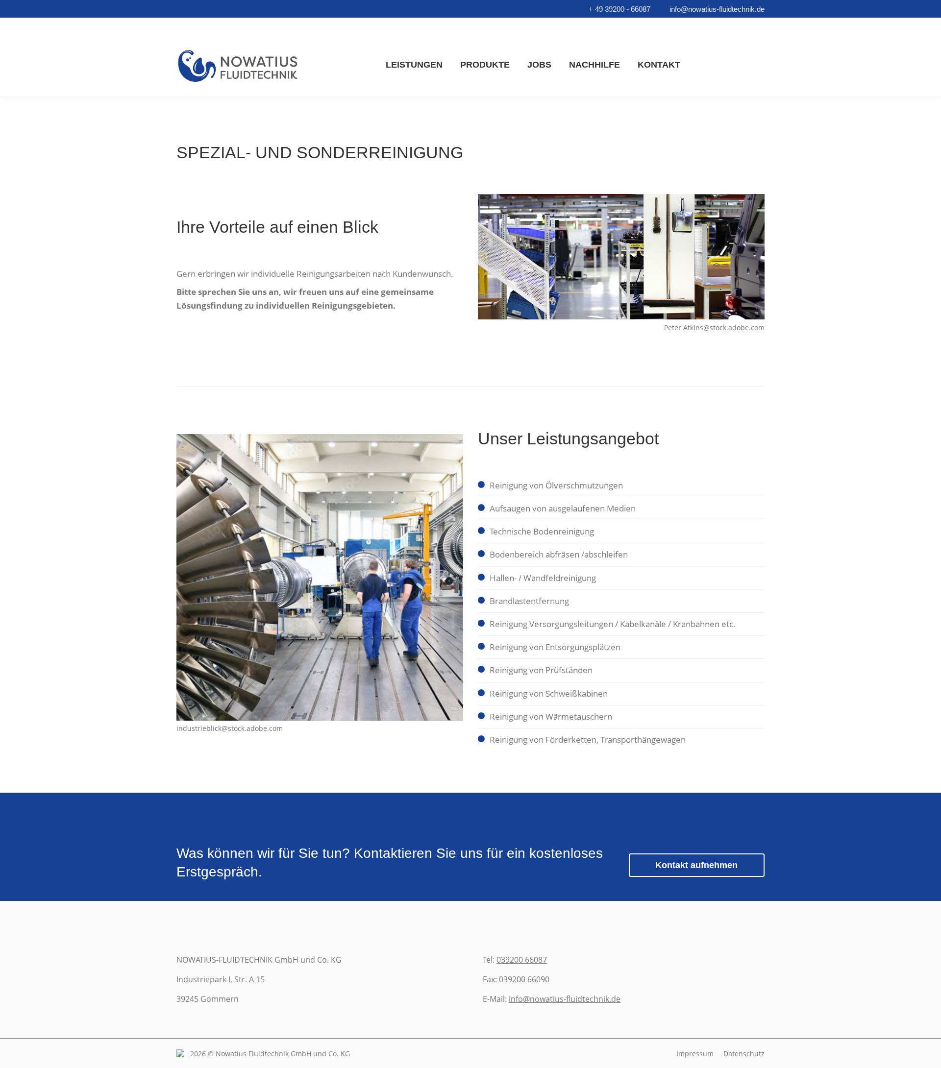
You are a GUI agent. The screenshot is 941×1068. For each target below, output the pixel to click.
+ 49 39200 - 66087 (619, 9)
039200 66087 (521, 959)
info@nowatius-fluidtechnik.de (717, 9)
